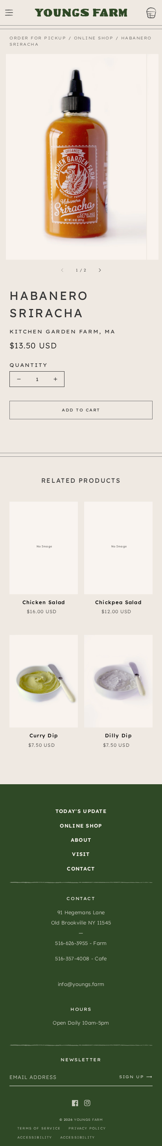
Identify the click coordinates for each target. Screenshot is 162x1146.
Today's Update (81, 811)
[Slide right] (99, 270)
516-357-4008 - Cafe (81, 958)
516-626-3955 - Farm (81, 943)
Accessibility (34, 1137)
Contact (81, 868)
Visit (81, 854)
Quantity (28, 365)
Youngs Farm (88, 1120)
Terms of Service (39, 1128)
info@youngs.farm (81, 984)
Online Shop (94, 38)
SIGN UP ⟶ (136, 1076)
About (81, 840)
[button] (9, 12)
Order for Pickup (37, 38)
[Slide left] (62, 270)
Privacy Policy (87, 1128)
